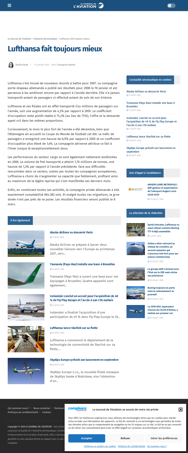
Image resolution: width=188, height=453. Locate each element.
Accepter (86, 438)
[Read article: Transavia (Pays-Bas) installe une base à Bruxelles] (26, 275)
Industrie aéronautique (45, 39)
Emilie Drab (22, 64)
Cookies (46, 412)
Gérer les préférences (164, 438)
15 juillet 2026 (156, 199)
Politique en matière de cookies (100, 446)
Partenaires (60, 408)
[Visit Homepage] (89, 5)
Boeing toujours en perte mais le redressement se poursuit (161, 291)
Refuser (125, 438)
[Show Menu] (9, 5)
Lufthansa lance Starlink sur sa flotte (74, 328)
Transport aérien (66, 64)
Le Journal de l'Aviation (19, 39)
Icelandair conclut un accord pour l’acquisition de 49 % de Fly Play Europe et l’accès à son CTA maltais (151, 122)
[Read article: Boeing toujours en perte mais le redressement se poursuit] (135, 292)
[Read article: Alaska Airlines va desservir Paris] (26, 243)
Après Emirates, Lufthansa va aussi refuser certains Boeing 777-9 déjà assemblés (163, 228)
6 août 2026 (155, 236)
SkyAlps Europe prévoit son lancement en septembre (84, 360)
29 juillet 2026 (156, 299)
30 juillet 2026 (156, 261)
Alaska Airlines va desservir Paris (71, 232)
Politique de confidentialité (131, 446)
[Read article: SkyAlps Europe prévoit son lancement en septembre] (26, 371)
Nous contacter (41, 408)
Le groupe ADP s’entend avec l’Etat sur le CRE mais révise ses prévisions (163, 272)
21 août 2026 (58, 237)
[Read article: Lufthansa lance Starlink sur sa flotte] (26, 339)
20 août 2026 (58, 333)
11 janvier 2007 (42, 64)
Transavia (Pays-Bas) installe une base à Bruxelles (82, 264)
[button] (180, 409)
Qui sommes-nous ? (157, 446)
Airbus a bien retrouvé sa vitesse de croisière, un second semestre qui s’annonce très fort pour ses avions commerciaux (163, 250)
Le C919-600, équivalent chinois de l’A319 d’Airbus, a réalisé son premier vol (163, 310)
